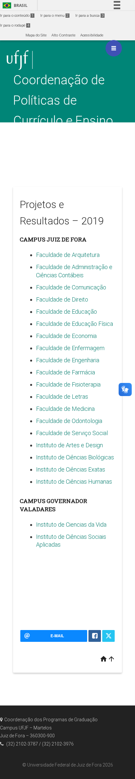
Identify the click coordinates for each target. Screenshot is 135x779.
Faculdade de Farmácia (65, 372)
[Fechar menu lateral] (114, 48)
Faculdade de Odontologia (69, 420)
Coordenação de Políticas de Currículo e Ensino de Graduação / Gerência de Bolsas (66, 121)
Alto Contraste (63, 35)
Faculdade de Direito (62, 299)
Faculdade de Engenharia (67, 360)
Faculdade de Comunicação (71, 287)
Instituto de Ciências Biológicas (75, 457)
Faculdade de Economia (66, 335)
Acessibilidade (91, 35)
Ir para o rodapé (14, 25)
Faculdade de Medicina (65, 408)
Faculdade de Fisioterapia (68, 384)
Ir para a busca (89, 15)
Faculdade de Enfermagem (70, 348)
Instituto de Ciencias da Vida (71, 524)
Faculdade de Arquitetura (68, 254)
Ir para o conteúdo (16, 15)
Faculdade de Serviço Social (72, 433)
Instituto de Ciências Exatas (70, 469)
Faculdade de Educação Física (74, 323)
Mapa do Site (36, 35)
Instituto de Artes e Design (69, 445)
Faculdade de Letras (62, 396)
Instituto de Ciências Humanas (74, 481)
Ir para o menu (54, 15)
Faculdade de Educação (66, 311)
